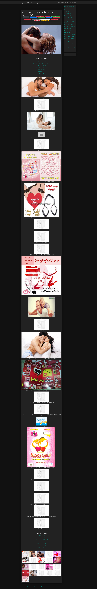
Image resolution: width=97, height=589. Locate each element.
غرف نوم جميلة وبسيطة (45, 20)
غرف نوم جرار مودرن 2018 (55, 16)
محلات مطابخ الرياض (68, 41)
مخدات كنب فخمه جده (68, 28)
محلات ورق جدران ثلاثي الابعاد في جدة (70, 39)
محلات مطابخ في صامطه (68, 19)
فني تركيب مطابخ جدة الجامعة (41, 67)
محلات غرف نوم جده (67, 11)
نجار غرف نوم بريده (41, 537)
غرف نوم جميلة (32, 16)
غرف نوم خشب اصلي (26, 16)
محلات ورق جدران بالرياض (69, 36)
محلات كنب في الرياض (68, 30)
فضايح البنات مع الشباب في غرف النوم (41, 63)
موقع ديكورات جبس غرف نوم (41, 545)
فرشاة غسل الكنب (41, 69)
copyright (74, 2)
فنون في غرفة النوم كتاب (41, 65)
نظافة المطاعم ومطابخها (41, 543)
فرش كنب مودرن (41, 71)
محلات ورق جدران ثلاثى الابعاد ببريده (70, 22)
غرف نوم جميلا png (37, 20)
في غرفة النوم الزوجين (41, 61)
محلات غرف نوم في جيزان (69, 15)
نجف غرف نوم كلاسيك (41, 535)
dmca (59, 2)
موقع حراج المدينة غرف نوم (41, 547)
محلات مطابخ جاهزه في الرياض (70, 43)
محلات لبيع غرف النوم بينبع (69, 26)
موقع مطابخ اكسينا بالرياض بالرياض (41, 539)
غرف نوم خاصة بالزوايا (40, 16)
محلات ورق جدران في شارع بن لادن (69, 48)
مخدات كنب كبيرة (67, 45)
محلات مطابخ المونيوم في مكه (70, 50)
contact (62, 2)
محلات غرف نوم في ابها (68, 24)
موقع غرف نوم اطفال (41, 541)
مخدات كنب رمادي (67, 9)
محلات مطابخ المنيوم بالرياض (70, 17)
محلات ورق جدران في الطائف (69, 34)
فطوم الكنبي (41, 73)
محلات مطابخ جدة (67, 32)
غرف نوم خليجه (47, 16)
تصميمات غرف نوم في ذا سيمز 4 (34, 2)
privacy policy (68, 2)
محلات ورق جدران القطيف (69, 13)
